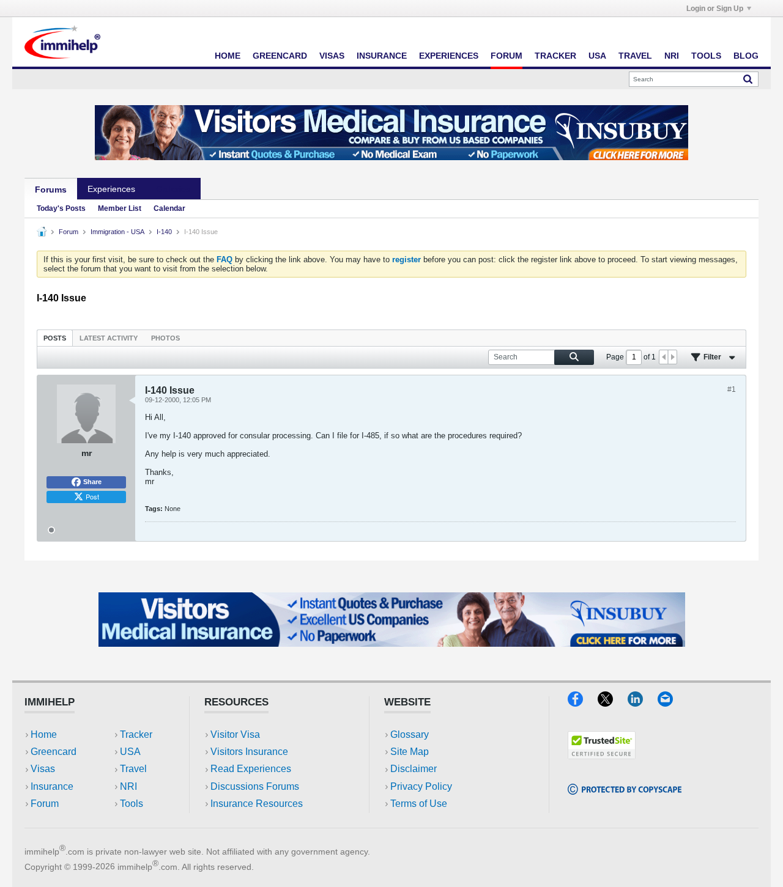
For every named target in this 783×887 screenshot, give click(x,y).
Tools (706, 56)
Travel (635, 56)
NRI (671, 56)
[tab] (55, 337)
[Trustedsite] (602, 755)
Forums (51, 189)
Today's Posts (61, 208)
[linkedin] (643, 702)
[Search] (748, 79)
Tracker (555, 56)
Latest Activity (109, 338)
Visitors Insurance (249, 751)
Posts (54, 338)
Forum (506, 56)
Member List (119, 208)
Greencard (280, 56)
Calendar (169, 208)
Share (92, 481)
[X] (613, 702)
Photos (165, 338)
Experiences (448, 56)
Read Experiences (250, 769)
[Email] (671, 702)
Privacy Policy (421, 786)
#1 (731, 389)
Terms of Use (418, 803)
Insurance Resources (256, 803)
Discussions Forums (254, 786)
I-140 (164, 231)
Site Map (409, 751)
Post (92, 496)
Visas (331, 56)
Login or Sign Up (714, 8)
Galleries (173, 189)
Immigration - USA (117, 231)
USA (597, 56)
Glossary (409, 734)
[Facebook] (583, 702)
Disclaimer (413, 769)
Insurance (382, 56)
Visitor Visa (235, 734)
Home (227, 56)
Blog (746, 56)
